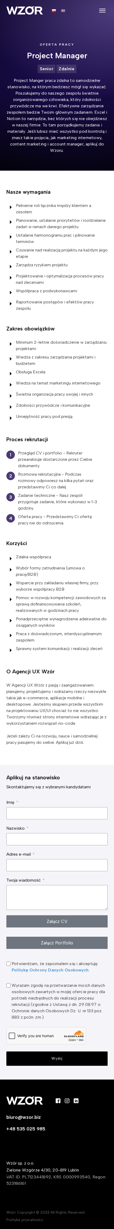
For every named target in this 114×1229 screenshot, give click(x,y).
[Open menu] (102, 10)
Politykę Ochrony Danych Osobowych (50, 969)
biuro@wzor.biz (23, 1117)
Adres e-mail (18, 854)
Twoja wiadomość (23, 880)
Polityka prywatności (24, 1220)
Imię (10, 802)
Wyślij (57, 1058)
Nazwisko (15, 828)
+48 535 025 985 (25, 1129)
